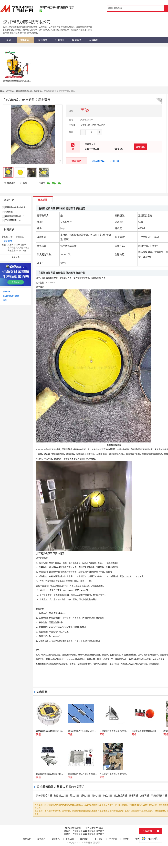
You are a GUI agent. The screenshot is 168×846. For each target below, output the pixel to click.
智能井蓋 (38, 91)
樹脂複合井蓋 (61, 795)
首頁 (2, 91)
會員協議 (98, 839)
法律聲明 (113, 839)
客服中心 (56, 839)
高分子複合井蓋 (44, 795)
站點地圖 (70, 839)
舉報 (25, 183)
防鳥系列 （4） (12, 211)
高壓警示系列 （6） (13, 220)
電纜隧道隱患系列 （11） (16, 216)
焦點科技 (88, 842)
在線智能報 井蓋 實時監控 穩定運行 (88, 831)
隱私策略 (84, 839)
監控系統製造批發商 (94, 828)
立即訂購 (114, 160)
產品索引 (7, 291)
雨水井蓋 (96, 795)
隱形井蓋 (85, 795)
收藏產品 (11, 183)
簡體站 (126, 839)
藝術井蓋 (133, 795)
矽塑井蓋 (107, 795)
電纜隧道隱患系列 (24, 91)
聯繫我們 (41, 839)
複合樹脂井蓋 (120, 795)
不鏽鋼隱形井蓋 (159, 795)
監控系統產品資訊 (73, 828)
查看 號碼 (8, 240)
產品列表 (10, 91)
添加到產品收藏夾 (11, 295)
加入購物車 (98, 160)
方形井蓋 (144, 795)
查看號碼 (141, 146)
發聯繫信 (76, 160)
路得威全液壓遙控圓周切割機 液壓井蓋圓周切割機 (25, 80)
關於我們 (27, 839)
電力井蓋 (74, 795)
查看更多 (16, 257)
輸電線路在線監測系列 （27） (18, 207)
